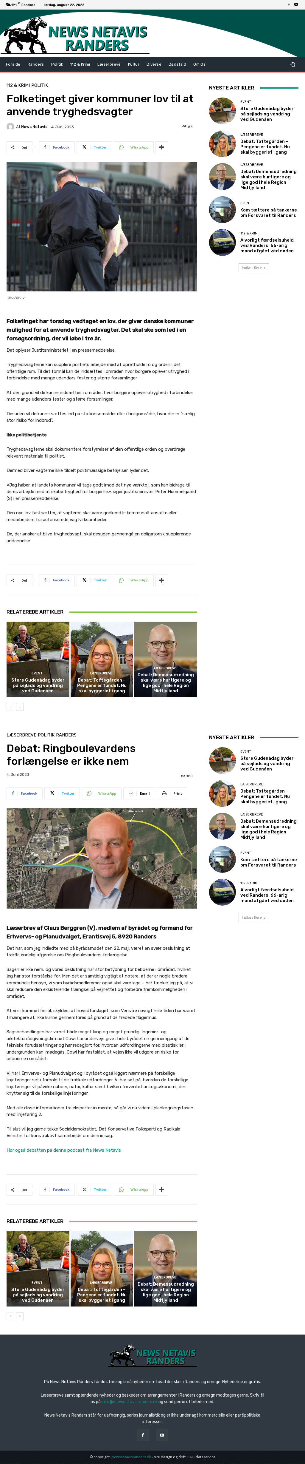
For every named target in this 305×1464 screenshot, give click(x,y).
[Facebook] (288, 4)
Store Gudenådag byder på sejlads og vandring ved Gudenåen (38, 685)
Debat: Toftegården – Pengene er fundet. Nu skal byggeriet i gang (102, 685)
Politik (39, 85)
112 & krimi (18, 85)
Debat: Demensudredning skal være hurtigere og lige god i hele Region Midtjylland (166, 683)
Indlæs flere (252, 267)
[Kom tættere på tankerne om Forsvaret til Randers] (222, 209)
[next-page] (20, 707)
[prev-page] (10, 707)
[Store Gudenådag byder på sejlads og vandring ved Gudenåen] (38, 659)
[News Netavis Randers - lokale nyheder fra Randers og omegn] (75, 35)
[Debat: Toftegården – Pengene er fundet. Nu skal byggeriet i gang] (102, 659)
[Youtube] (296, 4)
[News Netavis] (11, 127)
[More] (161, 147)
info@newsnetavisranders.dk (130, 1401)
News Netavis (34, 127)
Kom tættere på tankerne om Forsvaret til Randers (268, 212)
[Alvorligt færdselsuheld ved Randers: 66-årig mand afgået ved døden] (222, 242)
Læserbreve (101, 673)
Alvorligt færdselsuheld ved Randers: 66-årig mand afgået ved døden (267, 245)
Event (37, 673)
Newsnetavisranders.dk (131, 1457)
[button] (293, 65)
